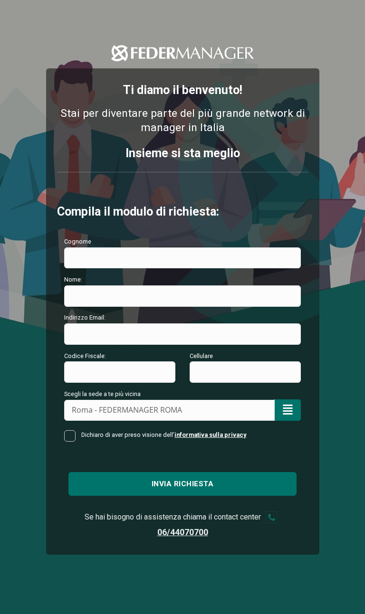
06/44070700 (182, 532)
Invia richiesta (183, 484)
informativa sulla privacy (210, 434)
